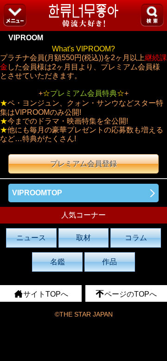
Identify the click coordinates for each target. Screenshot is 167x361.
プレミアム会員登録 (83, 164)
